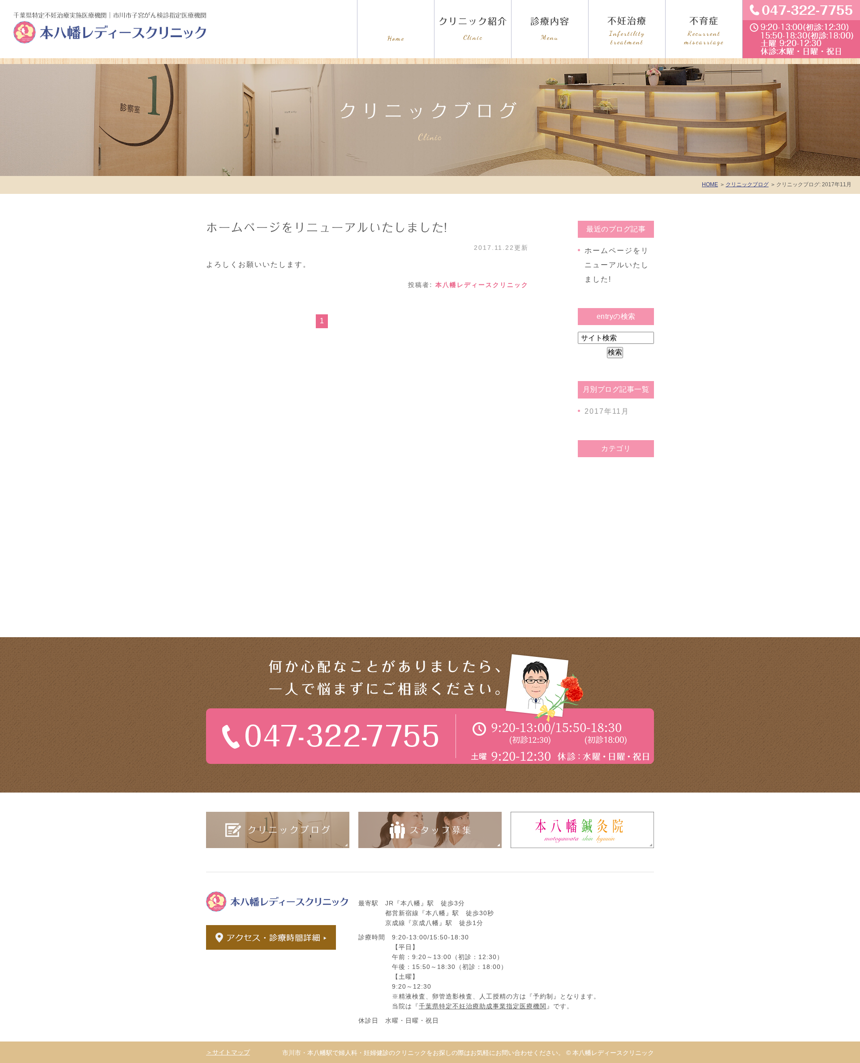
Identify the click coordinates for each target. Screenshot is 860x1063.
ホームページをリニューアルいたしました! (326, 227)
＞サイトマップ (228, 1052)
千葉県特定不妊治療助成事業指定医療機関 (482, 1006)
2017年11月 (607, 411)
